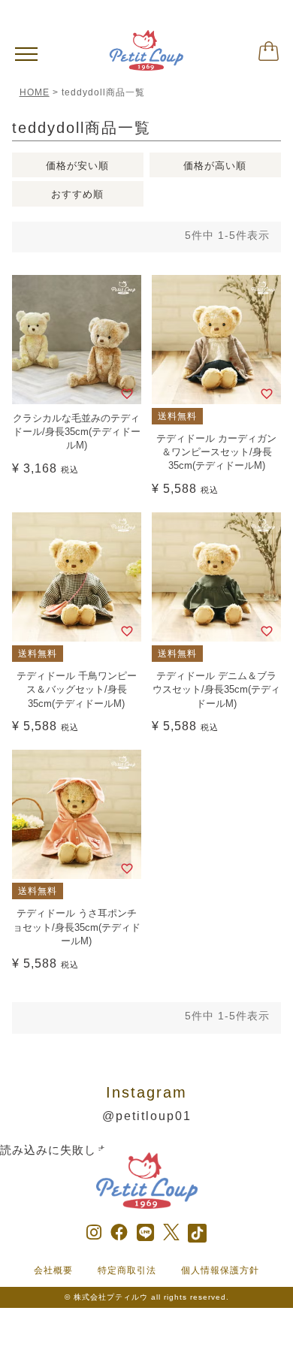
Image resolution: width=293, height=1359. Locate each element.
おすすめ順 (77, 194)
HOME (35, 92)
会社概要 (53, 1270)
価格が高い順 (214, 165)
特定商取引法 (127, 1270)
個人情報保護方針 (220, 1270)
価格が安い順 (77, 165)
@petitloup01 (147, 1116)
